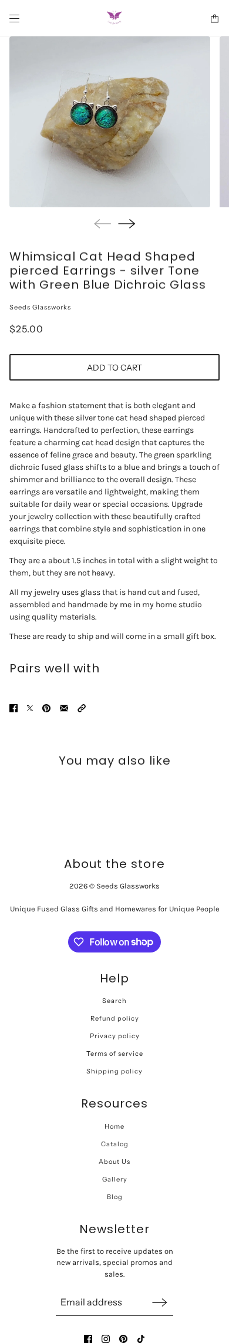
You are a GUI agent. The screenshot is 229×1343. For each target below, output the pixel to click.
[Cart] (215, 18)
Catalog (115, 1144)
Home (114, 1126)
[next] (126, 224)
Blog (115, 1197)
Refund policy (114, 1018)
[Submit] (160, 1302)
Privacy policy (115, 1036)
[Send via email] (64, 708)
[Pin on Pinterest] (46, 708)
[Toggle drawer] (14, 18)
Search (114, 1001)
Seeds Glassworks (40, 307)
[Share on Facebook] (13, 708)
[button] (81, 708)
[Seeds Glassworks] (114, 18)
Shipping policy (114, 1071)
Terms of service (114, 1053)
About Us (114, 1161)
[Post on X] (30, 708)
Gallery (114, 1179)
